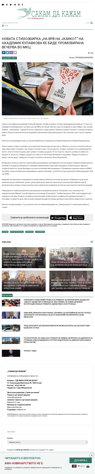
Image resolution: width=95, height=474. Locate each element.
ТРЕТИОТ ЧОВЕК (30, 351)
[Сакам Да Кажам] (47, 19)
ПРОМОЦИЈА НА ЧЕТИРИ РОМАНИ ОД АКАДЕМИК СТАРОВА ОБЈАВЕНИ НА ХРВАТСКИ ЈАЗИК (22, 285)
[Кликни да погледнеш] (71, 257)
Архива (10, 438)
